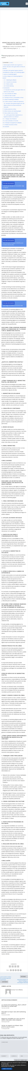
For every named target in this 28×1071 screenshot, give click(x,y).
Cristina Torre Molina (15, 46)
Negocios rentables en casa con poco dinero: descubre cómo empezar (13, 1019)
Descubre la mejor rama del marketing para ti (13, 1012)
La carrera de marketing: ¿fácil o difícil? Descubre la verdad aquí (13, 1005)
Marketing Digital (11, 48)
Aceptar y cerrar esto (7, 1068)
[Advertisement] (14, 24)
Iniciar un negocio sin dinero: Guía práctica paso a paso (12, 1026)
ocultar (11, 62)
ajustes (12, 1066)
